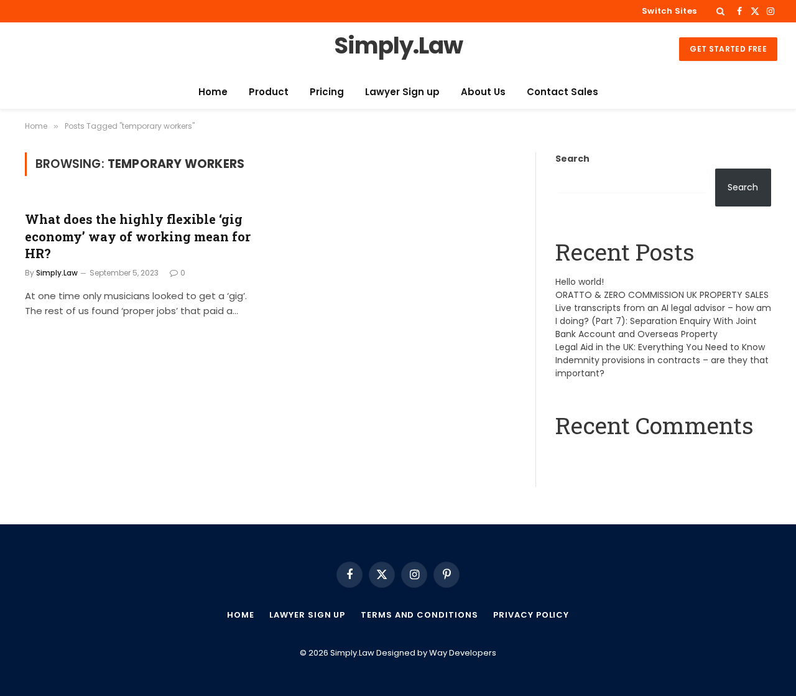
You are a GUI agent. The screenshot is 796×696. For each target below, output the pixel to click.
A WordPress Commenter (612, 456)
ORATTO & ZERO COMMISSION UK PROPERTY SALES (662, 295)
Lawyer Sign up (402, 91)
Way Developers (462, 653)
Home (213, 91)
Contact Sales (562, 91)
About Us (483, 91)
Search (572, 158)
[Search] (720, 11)
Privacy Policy (531, 615)
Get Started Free (728, 49)
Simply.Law (57, 272)
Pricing (327, 91)
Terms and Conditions (419, 615)
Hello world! (579, 282)
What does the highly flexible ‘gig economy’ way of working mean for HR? (138, 236)
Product (269, 91)
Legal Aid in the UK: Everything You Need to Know (660, 347)
